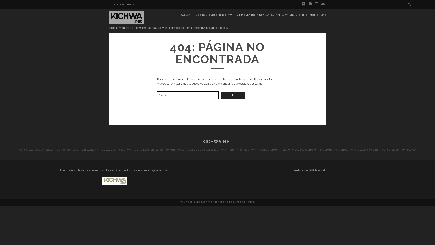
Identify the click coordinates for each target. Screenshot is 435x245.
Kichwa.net (217, 141)
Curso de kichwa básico (399, 150)
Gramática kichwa (242, 150)
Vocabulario (246, 15)
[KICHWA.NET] (126, 22)
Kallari (186, 15)
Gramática (266, 15)
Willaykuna (286, 15)
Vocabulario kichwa (116, 150)
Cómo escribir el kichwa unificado (159, 150)
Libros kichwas (67, 150)
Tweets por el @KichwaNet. (308, 170)
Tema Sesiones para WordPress (202, 202)
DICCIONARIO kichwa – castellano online (349, 150)
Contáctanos (124, 4)
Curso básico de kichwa (36, 150)
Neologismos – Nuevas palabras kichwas (288, 150)
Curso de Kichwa (220, 15)
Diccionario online (312, 15)
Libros (200, 15)
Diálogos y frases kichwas (207, 150)
